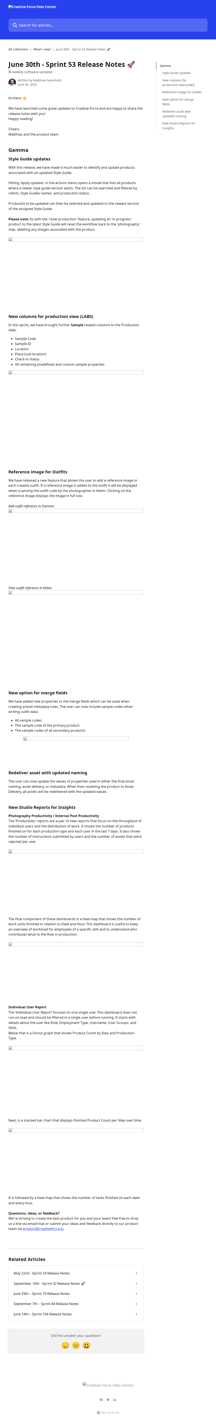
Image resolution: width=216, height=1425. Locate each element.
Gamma (165, 66)
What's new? (42, 49)
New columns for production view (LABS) (178, 82)
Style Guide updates (176, 73)
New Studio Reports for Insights (178, 125)
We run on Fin (110, 1412)
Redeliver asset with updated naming (176, 113)
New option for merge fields (178, 101)
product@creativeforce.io (43, 1228)
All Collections (18, 49)
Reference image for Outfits (182, 92)
